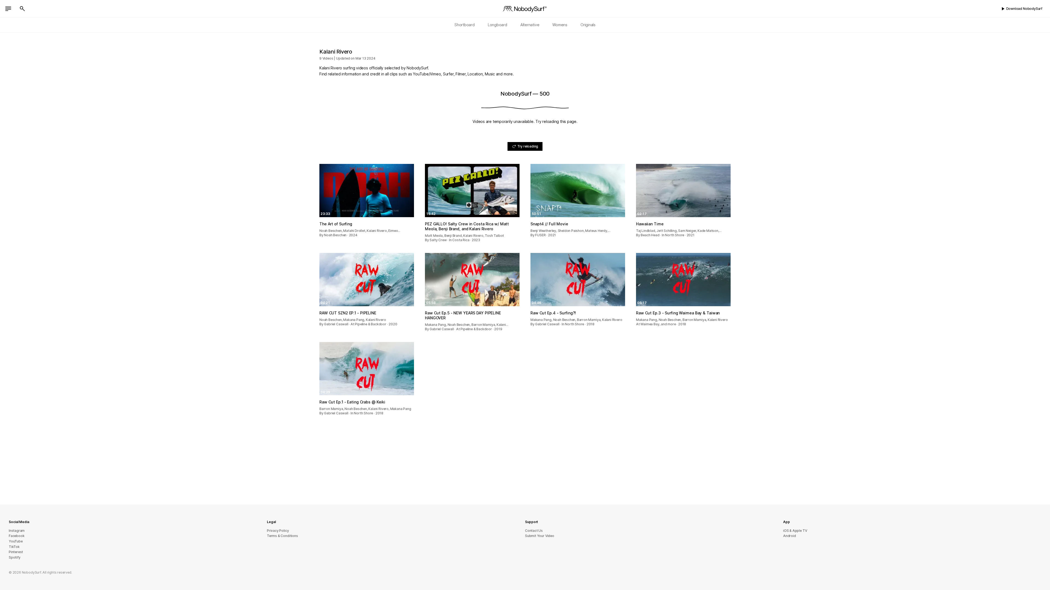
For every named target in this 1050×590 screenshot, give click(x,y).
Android (789, 536)
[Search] (22, 9)
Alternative (529, 24)
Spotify (15, 557)
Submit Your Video (539, 536)
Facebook (16, 536)
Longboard (497, 24)
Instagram (17, 531)
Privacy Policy (278, 531)
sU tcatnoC (534, 531)
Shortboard (464, 24)
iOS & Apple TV (795, 531)
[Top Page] (525, 9)
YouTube (16, 541)
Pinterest (16, 552)
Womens (559, 24)
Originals (588, 24)
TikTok (14, 547)
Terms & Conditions (282, 536)
